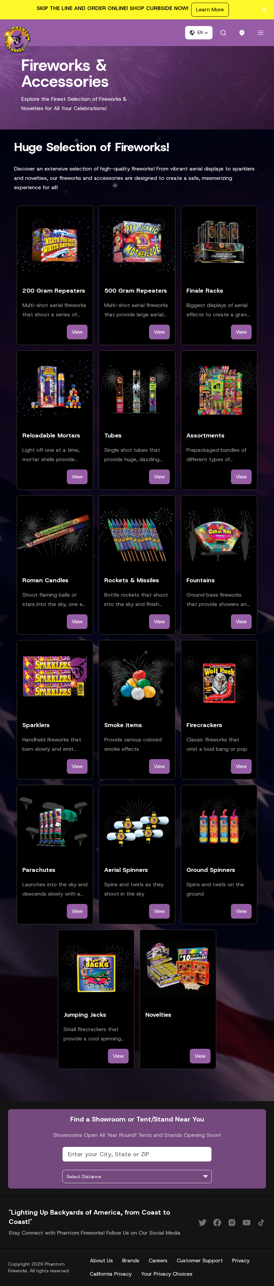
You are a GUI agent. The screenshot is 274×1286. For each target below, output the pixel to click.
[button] (198, 32)
